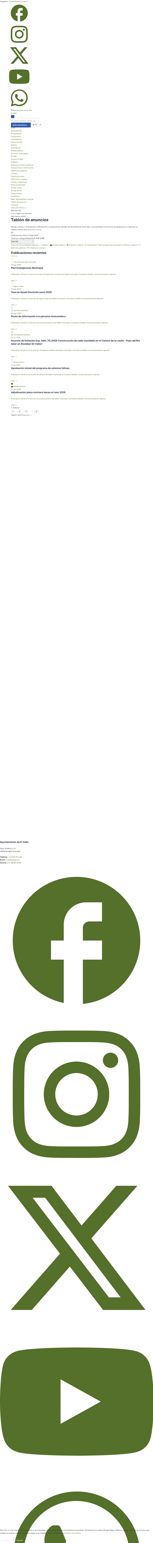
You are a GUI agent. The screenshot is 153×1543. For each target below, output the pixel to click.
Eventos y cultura (75, 245)
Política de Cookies (72, 1533)
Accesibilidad (14, 1)
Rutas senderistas (18, 185)
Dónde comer (16, 188)
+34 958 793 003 (15, 857)
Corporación (16, 136)
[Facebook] (19, 23)
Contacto (23, 1)
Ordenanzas (15, 148)
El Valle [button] (14, 156)
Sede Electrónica (34, 230)
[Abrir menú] (12, 116)
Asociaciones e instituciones (22, 168)
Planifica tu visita (17, 176)
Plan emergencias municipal (110, 245)
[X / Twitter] (76, 1324)
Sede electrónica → (21, 125)
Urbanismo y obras (36, 248)
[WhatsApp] (19, 107)
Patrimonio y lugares (19, 179)
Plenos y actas (16, 142)
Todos (14, 245)
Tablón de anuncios (18, 202)
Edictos (14, 145)
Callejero (14, 162)
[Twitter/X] (19, 65)
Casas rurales (16, 193)
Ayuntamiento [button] (16, 131)
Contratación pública (29, 245)
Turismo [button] (14, 173)
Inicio (13, 128)
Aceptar (19, 1540)
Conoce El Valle (17, 159)
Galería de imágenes (19, 171)
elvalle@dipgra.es (12, 860)
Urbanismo (15, 196)
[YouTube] (19, 86)
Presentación (16, 133)
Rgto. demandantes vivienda (22, 199)
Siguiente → (27, 415)
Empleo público (17, 151)
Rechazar (6, 1540)
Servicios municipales (19, 153)
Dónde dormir (16, 191)
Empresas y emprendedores (22, 165)
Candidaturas (16, 139)
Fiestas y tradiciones (19, 182)
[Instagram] (19, 44)
